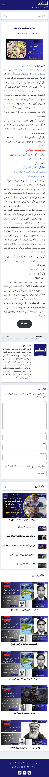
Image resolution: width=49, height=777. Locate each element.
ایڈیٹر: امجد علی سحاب (39, 7)
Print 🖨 (24, 323)
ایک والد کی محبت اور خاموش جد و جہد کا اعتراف (24, 747)
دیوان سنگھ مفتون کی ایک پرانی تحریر (27, 154)
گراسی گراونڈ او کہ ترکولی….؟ (26, 564)
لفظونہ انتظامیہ (25, 763)
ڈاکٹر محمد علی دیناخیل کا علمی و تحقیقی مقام (24, 678)
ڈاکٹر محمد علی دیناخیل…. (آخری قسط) (24, 609)
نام (45, 433)
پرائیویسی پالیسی (17, 766)
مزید (5, 487)
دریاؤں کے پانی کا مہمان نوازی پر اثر (29, 172)
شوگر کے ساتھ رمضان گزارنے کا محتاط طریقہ (21, 536)
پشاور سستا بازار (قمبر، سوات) (26, 527)
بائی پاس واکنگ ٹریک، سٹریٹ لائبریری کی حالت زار (19, 545)
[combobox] (27, 15)
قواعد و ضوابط (30, 766)
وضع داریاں (39, 163)
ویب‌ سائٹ (43, 453)
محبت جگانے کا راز (36, 159)
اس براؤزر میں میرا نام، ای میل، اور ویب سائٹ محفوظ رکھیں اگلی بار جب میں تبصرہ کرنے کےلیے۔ (25, 467)
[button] (3, 5)
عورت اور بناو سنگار (36, 176)
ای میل (43, 443)
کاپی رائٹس (13, 763)
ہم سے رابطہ (37, 763)
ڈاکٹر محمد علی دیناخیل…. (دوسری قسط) (24, 644)
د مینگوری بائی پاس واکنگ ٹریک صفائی (22, 554)
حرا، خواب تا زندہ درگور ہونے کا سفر (24, 713)
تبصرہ (44, 401)
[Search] (5, 15)
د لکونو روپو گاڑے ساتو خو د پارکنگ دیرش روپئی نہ (24, 519)
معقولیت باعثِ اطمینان (33, 168)
